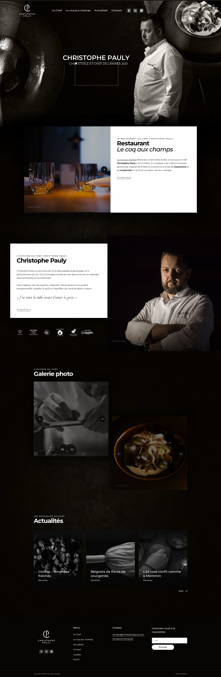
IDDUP (184, 674)
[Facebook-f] (129, 11)
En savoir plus (124, 177)
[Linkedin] (141, 11)
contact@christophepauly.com (128, 634)
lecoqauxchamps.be (122, 639)
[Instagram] (135, 11)
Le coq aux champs (127, 160)
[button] (30, 169)
